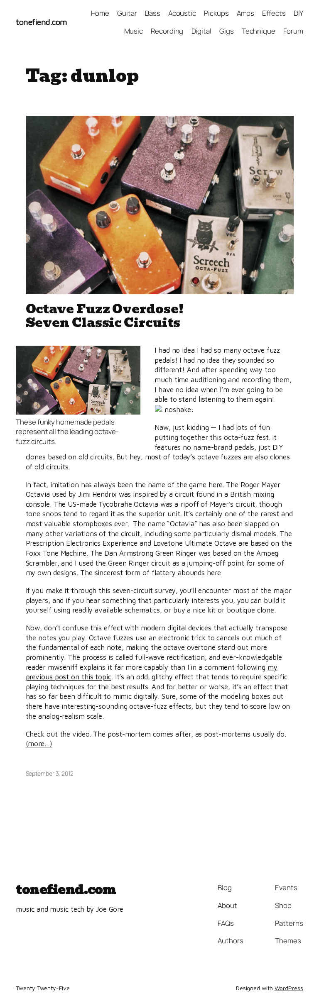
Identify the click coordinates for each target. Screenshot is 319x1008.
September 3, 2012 (50, 773)
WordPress (289, 987)
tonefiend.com (41, 22)
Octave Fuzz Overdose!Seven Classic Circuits (105, 316)
